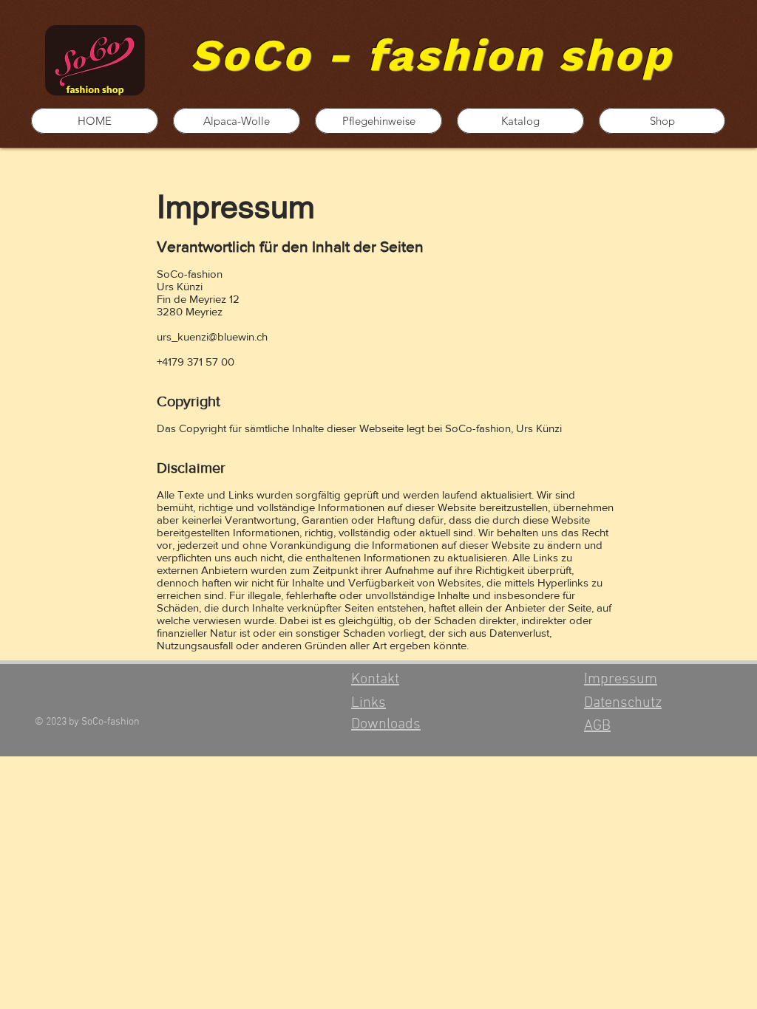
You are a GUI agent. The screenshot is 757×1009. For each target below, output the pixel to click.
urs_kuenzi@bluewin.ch (212, 336)
